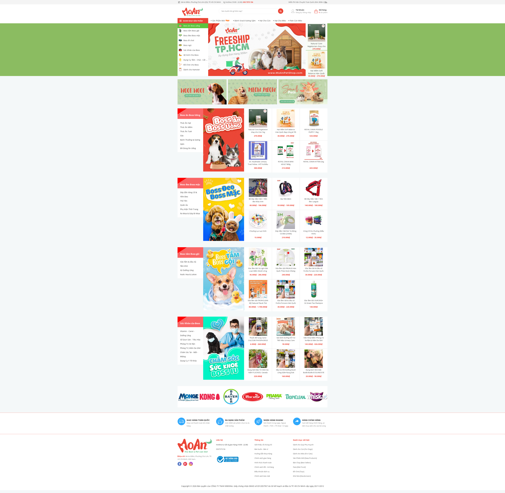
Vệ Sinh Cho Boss (191, 55)
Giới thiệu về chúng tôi (263, 444)
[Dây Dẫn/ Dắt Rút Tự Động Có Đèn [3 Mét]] (286, 220)
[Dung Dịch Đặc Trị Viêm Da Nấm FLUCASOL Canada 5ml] (258, 359)
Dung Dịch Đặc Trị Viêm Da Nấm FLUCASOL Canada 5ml (258, 372)
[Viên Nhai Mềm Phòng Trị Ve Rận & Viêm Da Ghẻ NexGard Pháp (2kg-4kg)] (313, 326)
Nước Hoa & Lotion (188, 274)
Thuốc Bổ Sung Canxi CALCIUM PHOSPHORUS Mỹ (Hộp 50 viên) (258, 340)
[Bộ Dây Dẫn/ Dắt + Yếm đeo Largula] (313, 188)
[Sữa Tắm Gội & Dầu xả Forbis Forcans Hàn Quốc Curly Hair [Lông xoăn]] (313, 257)
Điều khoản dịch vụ (261, 471)
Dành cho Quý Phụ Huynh (303, 444)
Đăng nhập (307, 12)
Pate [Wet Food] (299, 467)
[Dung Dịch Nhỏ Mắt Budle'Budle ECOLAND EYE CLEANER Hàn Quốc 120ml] (313, 359)
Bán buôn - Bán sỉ (261, 449)
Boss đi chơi (188, 40)
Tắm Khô (184, 266)
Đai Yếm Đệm (286, 199)
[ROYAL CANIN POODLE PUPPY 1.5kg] (313, 118)
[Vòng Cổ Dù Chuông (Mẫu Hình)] (313, 220)
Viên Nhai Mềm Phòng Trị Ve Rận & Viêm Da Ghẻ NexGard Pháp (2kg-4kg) (314, 340)
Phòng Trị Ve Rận (187, 344)
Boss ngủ (187, 45)
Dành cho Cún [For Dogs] (302, 449)
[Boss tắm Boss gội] (223, 278)
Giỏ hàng (322, 10)
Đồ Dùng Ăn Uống (188, 148)
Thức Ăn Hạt (185, 123)
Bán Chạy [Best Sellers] (302, 462)
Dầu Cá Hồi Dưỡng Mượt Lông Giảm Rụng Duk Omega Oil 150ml (286, 372)
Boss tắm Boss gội (191, 30)
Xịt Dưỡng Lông (187, 270)
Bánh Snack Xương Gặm (245, 20)
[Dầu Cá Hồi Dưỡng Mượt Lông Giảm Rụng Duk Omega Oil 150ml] (286, 359)
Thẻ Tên (183, 201)
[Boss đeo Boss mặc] (223, 209)
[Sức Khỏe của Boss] (223, 348)
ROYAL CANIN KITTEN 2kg (313, 161)
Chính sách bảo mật (262, 476)
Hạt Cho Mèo (280, 20)
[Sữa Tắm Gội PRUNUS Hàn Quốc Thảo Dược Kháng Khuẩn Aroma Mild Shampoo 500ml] (286, 257)
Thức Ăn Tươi (186, 131)
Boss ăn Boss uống (191, 25)
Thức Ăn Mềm (186, 127)
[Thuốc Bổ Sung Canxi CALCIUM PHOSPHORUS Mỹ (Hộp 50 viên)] (258, 326)
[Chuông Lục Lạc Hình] (258, 220)
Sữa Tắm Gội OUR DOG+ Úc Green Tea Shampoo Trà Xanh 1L (313, 303)
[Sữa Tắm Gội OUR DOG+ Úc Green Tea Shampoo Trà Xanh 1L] (313, 289)
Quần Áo (184, 205)
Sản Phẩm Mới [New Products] (305, 458)
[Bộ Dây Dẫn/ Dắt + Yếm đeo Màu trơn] (258, 188)
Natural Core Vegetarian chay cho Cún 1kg (316, 46)
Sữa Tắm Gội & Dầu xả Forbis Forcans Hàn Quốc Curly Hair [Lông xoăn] (314, 271)
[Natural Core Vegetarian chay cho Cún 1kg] (316, 32)
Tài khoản (300, 10)
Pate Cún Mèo (296, 20)
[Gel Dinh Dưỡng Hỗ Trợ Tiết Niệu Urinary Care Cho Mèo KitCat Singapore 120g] (286, 326)
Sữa (181, 135)
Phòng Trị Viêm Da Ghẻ (190, 348)
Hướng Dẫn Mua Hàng (263, 453)
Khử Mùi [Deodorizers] (302, 476)
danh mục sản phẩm (193, 21)
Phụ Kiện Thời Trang (189, 209)
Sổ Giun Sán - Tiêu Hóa (190, 339)
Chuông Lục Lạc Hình (257, 231)
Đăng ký (299, 12)
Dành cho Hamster (191, 69)
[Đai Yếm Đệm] (286, 188)
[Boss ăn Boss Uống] (223, 140)
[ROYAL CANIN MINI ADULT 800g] (286, 150)
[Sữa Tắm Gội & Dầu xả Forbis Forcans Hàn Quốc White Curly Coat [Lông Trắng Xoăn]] (286, 289)
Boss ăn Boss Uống (190, 115)
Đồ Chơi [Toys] (298, 471)
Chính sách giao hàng (262, 458)
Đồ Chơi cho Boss (191, 64)
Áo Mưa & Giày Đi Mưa (190, 213)
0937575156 (220, 449)
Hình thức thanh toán (263, 462)
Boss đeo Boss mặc (191, 35)
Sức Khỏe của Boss (191, 50)
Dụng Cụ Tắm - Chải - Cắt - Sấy (195, 60)
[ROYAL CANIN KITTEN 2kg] (313, 150)
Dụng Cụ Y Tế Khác (188, 360)
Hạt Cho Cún (265, 20)
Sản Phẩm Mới (218, 20)
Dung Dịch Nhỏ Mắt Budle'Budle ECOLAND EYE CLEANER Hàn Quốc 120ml (313, 372)
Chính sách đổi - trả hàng (264, 467)
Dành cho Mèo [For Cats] (302, 453)
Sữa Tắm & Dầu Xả (188, 262)
